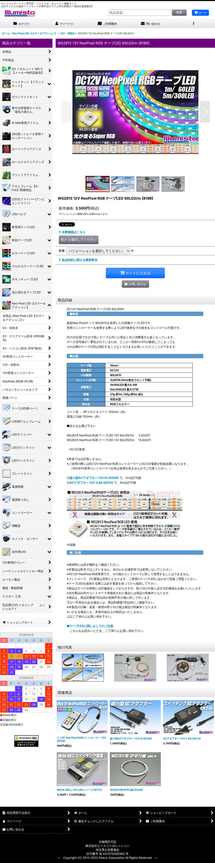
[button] (193, 24)
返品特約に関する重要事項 (79, 260)
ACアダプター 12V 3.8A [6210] (91, 482)
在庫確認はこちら (73, 232)
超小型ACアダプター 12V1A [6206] (94, 478)
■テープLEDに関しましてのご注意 (90, 626)
